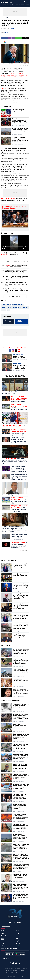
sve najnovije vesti (15, 296)
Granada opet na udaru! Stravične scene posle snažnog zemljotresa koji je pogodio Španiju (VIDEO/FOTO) (20, 886)
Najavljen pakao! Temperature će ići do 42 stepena (20, 680)
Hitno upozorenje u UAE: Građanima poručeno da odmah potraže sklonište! (20, 670)
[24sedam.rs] (6, 2)
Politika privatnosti (18, 970)
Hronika (3, 941)
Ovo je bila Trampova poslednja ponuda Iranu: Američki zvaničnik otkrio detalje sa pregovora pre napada (20, 140)
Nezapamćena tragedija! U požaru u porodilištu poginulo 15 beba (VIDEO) (21, 705)
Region (18, 941)
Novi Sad (18, 946)
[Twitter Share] (25, 38)
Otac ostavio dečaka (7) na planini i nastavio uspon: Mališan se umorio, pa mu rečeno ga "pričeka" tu (21, 786)
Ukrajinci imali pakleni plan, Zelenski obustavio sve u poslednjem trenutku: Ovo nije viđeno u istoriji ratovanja (20, 691)
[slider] (14, 246)
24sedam (4, 255)
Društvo (3, 943)
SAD (8, 310)
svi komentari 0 (7, 322)
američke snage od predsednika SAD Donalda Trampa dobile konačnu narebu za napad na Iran (14, 75)
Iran (19, 307)
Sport (22, 5)
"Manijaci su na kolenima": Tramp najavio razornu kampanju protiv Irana (21, 635)
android (18, 253)
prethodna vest (18, 354)
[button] (14, 242)
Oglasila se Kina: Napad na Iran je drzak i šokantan (14, 207)
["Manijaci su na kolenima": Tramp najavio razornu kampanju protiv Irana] (6, 637)
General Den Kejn (17, 305)
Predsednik (5, 88)
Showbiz (27, 5)
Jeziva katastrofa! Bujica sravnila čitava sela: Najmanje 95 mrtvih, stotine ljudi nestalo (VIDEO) (20, 746)
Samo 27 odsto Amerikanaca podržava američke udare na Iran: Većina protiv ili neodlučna (20, 121)
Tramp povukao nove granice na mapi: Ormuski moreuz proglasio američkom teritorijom (20, 616)
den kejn (25, 307)
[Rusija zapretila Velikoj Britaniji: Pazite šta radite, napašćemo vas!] (6, 878)
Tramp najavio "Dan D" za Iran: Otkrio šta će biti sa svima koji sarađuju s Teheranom (20, 596)
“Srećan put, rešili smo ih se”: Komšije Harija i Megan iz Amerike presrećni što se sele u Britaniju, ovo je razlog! (20, 796)
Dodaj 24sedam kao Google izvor (16, 42)
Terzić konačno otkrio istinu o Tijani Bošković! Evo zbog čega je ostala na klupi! (16, 284)
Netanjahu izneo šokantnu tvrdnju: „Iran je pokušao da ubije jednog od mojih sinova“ (21, 586)
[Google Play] (20, 953)
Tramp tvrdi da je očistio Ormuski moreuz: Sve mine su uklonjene (20, 565)
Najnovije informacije (8, 199)
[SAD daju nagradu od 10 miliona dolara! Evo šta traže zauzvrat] (6, 577)
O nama (5, 968)
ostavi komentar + (20, 321)
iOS (13, 253)
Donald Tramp (6, 305)
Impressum (17, 968)
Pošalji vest (9, 970)
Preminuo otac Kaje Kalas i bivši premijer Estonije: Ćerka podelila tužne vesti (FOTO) (21, 896)
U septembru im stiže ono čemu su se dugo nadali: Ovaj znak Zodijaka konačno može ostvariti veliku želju (16, 271)
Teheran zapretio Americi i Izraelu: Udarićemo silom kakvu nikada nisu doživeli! (20, 130)
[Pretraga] (25, 2)
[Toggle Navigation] (28, 1)
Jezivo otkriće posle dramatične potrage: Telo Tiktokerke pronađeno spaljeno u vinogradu (20, 826)
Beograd (18, 938)
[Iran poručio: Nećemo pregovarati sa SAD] (6, 113)
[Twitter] (16, 350)
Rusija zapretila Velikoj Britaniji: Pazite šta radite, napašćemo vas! (20, 876)
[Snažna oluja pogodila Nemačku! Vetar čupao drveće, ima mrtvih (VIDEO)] (6, 807)
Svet (8, 17)
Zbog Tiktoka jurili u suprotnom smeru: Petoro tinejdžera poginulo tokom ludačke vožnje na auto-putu (21, 661)
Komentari (24, 261)
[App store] (9, 953)
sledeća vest (17, 363)
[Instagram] (13, 350)
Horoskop (19, 943)
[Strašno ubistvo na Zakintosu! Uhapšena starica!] (6, 727)
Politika (17, 5)
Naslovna (3, 17)
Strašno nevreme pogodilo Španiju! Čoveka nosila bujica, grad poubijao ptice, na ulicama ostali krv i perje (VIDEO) (21, 846)
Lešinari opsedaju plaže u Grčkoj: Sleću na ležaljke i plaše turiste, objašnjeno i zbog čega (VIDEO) (20, 756)
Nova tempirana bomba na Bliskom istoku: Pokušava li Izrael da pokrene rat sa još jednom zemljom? (21, 866)
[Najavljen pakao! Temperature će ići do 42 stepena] (6, 682)
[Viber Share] (11, 38)
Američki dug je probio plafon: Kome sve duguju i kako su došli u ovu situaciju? (21, 776)
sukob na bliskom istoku (9, 307)
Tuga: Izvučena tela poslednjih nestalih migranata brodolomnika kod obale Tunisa (16, 278)
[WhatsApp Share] (18, 38)
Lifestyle (3, 946)
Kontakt (11, 968)
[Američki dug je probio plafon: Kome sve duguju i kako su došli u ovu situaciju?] (6, 778)
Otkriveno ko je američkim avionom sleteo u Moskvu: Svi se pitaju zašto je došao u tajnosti (20, 836)
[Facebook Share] (4, 38)
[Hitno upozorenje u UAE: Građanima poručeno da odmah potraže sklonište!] (6, 672)
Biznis (17, 931)
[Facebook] (10, 350)
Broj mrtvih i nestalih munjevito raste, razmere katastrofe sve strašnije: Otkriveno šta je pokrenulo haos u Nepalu (21, 856)
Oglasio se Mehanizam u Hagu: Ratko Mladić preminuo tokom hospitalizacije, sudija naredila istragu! (17, 290)
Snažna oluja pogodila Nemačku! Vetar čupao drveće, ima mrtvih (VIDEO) (20, 806)
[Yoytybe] (16, 963)
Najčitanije (15, 261)
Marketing (24, 968)
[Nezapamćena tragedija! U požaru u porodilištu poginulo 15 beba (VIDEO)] (6, 707)
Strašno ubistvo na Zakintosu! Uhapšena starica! (19, 725)
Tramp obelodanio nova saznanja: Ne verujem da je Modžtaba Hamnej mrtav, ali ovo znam (20, 367)
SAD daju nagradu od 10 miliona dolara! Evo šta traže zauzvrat (20, 575)
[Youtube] (19, 350)
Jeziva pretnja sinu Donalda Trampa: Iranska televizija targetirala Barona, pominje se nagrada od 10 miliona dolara (20, 606)
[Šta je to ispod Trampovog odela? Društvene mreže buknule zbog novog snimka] (6, 738)
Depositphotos (20, 973)
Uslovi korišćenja (10, 973)
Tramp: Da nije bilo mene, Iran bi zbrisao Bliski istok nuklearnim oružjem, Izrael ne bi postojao (20, 357)
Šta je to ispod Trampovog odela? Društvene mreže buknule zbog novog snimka (21, 736)
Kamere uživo (11, 5)
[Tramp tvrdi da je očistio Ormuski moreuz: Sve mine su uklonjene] (6, 567)
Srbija (17, 936)
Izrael (4, 310)
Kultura (18, 933)
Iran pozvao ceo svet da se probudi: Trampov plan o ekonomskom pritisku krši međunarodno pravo (21, 626)
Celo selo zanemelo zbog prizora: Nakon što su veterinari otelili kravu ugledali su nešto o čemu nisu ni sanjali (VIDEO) (20, 716)
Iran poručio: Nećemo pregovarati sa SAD (18, 110)
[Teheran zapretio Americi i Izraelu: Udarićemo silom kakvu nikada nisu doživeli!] (6, 131)
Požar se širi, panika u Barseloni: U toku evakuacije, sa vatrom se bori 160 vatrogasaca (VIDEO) (20, 816)
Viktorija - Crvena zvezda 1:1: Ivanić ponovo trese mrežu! (16, 266)
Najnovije (3, 5)
